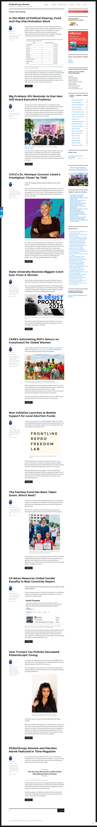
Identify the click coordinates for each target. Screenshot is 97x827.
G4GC (26, 244)
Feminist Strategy (16, 192)
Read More (28, 86)
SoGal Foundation (72, 84)
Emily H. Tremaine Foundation (75, 81)
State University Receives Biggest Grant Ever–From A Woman (36, 273)
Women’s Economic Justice (56, 347)
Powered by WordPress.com (36, 820)
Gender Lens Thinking (13, 38)
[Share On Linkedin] (1, 213)
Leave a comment (13, 118)
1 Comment (11, 39)
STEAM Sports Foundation (74, 85)
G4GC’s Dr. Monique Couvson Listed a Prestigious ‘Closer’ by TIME (35, 176)
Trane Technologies (73, 87)
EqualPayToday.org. (57, 71)
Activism (71, 4)
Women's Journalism (77, 145)
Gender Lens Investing (78, 116)
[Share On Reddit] (1, 216)
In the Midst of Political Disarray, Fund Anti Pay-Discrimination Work (35, 19)
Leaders (46, 4)
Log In (85, 4)
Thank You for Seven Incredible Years (77, 262)
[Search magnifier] (87, 11)
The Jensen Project (72, 77)
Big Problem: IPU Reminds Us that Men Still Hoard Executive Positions (36, 98)
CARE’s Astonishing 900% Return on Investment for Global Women (34, 341)
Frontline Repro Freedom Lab (35, 421)
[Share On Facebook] (1, 208)
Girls (19, 194)
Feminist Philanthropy (78, 104)
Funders (54, 4)
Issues (78, 4)
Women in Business (77, 133)
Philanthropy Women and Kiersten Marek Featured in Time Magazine (33, 750)
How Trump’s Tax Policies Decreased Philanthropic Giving (34, 653)
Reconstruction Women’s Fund (75, 88)
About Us (70, 59)
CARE (26, 347)
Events (14, 288)
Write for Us (71, 62)
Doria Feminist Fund (73, 79)
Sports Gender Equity (77, 131)
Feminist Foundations (77, 100)
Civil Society (11, 113)
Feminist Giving (62, 4)
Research (14, 599)
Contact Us (70, 61)
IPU (37, 108)
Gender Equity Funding (14, 36)
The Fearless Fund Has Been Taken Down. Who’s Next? (33, 493)
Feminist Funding (16, 35)
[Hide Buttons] (0, 218)
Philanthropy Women (19, 4)
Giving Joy (70, 76)
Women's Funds (76, 140)
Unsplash (31, 148)
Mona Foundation (72, 83)
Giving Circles (75, 119)
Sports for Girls (76, 128)
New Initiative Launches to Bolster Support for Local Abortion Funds (32, 414)
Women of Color (12, 195)
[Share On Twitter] (1, 211)
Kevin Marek (11, 31)
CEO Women (12, 191)
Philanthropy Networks (78, 121)
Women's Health (76, 142)
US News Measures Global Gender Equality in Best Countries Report (32, 580)
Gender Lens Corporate (78, 114)
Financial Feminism (77, 109)
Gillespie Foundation (73, 80)
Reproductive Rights (77, 126)
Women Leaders (15, 293)
